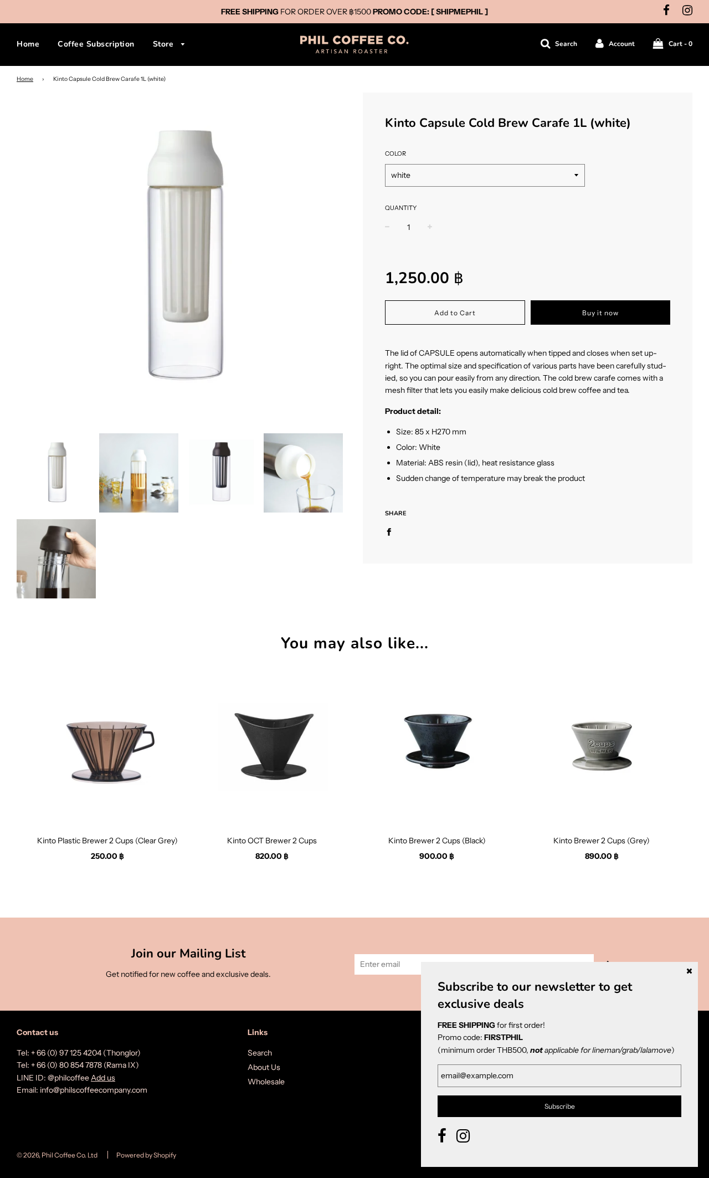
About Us (264, 1067)
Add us (103, 1078)
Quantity (401, 208)
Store (164, 44)
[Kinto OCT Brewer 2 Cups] (272, 746)
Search (260, 1053)
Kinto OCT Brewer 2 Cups (272, 841)
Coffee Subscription (96, 44)
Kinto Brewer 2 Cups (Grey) (601, 841)
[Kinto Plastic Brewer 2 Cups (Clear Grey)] (107, 746)
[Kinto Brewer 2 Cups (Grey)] (602, 746)
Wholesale (266, 1082)
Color (395, 153)
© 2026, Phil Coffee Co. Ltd (57, 1155)
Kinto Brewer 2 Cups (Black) (437, 841)
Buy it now (600, 313)
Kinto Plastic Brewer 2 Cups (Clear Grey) (107, 841)
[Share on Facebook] (392, 531)
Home (28, 44)
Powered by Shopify (146, 1155)
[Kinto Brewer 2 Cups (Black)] (437, 746)
